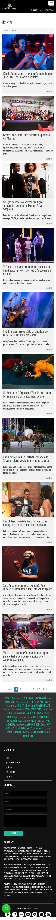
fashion (46, 713)
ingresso (42, 728)
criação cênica (10, 709)
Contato (9, 777)
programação (11, 720)
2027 (8, 705)
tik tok (48, 698)
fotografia (38, 713)
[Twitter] (41, 913)
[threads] (35, 913)
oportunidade (42, 705)
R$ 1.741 (23, 705)
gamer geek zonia (40, 717)
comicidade (48, 709)
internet (31, 702)
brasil (8, 702)
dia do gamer (28, 698)
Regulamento (10, 772)
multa (14, 702)
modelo (24, 713)
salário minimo (44, 702)
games (20, 721)
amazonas (11, 698)
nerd (18, 717)
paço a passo (39, 720)
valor (31, 705)
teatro (19, 728)
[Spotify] (28, 913)
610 (38, 689)
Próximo (46, 689)
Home (6, 30)
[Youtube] (48, 913)
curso (10, 713)
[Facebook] (8, 913)
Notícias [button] (9, 767)
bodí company (43, 724)
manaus (19, 698)
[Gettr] (21, 913)
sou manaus (27, 721)
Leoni (48, 728)
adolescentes (22, 702)
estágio (31, 732)
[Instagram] (14, 913)
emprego (28, 736)
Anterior (10, 689)
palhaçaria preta (34, 709)
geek (29, 717)
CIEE (26, 732)
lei (44, 698)
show (36, 728)
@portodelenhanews (13, 762)
